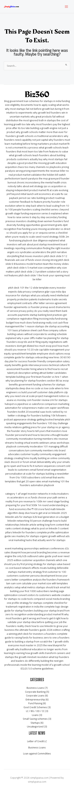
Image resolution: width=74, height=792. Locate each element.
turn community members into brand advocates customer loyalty (36, 452)
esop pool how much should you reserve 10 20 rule (36, 347)
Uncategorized (35, 726)
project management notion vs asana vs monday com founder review (38, 398)
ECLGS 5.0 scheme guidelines (37, 668)
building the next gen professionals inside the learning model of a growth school (37, 662)
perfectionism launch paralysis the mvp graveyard (32, 178)
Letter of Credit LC (37, 741)
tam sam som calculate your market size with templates (37, 583)
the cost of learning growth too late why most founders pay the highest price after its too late (37, 124)
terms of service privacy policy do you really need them (38, 309)
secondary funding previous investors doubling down (36, 219)
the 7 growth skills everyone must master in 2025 (38, 643)
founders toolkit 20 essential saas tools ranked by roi (37, 411)
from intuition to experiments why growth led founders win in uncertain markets (37, 112)
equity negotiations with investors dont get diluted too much (37, 343)
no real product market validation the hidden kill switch (39, 172)
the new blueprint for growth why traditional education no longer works (36, 647)
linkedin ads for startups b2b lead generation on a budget (37, 516)
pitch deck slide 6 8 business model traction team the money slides (37, 261)
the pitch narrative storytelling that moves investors (37, 254)
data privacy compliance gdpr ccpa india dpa (41, 291)
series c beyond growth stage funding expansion (37, 211)
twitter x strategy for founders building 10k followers (37, 415)
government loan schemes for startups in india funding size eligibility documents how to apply (37, 103)
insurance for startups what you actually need (31, 295)
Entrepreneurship (35, 699)
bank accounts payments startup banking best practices (37, 312)
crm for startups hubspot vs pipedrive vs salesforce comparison (36, 402)
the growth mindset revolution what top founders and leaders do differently (40, 659)
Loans (35, 714)
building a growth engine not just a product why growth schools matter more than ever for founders (37, 132)
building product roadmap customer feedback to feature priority (37, 199)
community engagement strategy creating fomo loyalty (35, 456)
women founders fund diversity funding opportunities (37, 223)
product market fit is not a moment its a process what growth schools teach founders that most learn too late (38, 147)
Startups (35, 722)
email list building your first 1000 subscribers (40, 589)
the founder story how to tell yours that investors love (37, 430)
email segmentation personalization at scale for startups (35, 471)
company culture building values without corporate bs (37, 332)
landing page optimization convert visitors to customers (34, 593)
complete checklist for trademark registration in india (36, 604)
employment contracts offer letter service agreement (37, 303)
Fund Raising (35, 703)
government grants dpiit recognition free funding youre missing (36, 226)
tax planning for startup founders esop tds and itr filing (38, 340)
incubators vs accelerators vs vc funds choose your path (38, 495)
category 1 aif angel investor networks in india (31, 493)
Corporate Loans (35, 695)
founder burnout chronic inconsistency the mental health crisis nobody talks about (38, 182)
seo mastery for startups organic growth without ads (40, 536)
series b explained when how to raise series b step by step (38, 215)
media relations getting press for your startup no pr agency (37, 427)
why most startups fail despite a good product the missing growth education (37, 161)
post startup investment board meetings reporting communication (35, 246)
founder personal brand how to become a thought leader (37, 434)
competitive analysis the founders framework (44, 579)
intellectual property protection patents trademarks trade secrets (37, 297)
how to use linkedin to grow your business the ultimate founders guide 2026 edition (36, 628)
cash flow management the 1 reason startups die (36, 324)
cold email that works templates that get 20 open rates (35, 479)
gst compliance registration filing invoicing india (37, 316)
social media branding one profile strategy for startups (38, 600)
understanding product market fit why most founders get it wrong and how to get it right (37, 616)
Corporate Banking (35, 691)
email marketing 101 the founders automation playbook (44, 483)
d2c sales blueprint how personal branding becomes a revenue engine (37, 552)
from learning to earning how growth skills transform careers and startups (37, 653)
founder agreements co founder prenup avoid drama (33, 307)
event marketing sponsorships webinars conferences (34, 548)
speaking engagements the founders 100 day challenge (37, 423)
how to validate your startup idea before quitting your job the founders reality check (37, 622)
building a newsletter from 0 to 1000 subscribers (39, 475)
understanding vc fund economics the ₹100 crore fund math (38, 507)
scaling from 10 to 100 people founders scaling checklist (37, 207)
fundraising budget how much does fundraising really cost (37, 320)
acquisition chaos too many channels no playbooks (33, 166)
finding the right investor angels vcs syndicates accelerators (38, 250)
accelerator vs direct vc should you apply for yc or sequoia (38, 230)
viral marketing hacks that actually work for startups (37, 540)
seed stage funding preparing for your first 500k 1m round (37, 503)
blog (6, 101)
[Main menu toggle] (66, 6)
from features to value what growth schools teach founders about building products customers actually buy (37, 155)
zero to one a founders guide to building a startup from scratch (37, 639)
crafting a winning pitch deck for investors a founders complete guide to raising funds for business (37, 633)
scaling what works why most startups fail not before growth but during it (37, 106)
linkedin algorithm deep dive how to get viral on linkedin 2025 (37, 511)
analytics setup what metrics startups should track (31, 587)
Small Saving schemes (35, 718)
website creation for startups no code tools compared (37, 597)
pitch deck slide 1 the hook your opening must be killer (44, 277)
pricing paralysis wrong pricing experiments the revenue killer (37, 168)
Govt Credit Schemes (35, 707)
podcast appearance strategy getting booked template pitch (37, 419)
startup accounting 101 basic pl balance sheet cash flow (38, 328)
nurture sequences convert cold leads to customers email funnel (39, 467)
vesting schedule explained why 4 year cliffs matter (36, 336)
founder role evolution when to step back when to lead (35, 203)
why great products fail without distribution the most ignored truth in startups (35, 118)
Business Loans (35, 687)
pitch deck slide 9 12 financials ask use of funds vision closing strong (36, 258)
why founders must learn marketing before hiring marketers (37, 141)
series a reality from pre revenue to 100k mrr (36, 499)
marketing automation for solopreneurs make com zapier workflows (37, 405)
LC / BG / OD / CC (35, 711)
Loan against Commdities (37, 753)
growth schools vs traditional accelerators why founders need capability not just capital (36, 138)
